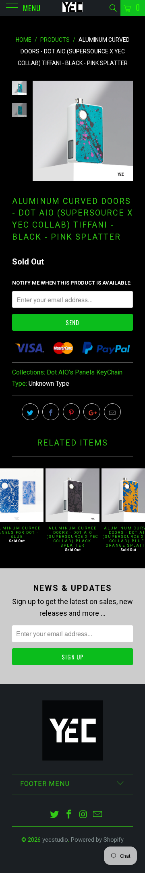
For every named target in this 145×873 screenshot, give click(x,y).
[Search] (112, 8)
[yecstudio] (72, 8)
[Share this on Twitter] (30, 411)
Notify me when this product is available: (72, 283)
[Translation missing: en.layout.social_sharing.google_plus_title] (91, 411)
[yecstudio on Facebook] (69, 815)
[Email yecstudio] (98, 815)
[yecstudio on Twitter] (55, 815)
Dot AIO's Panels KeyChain (84, 372)
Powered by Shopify (97, 839)
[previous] (40, 131)
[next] (125, 131)
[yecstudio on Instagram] (83, 815)
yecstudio (55, 839)
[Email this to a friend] (112, 411)
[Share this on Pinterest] (71, 411)
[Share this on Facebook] (50, 411)
